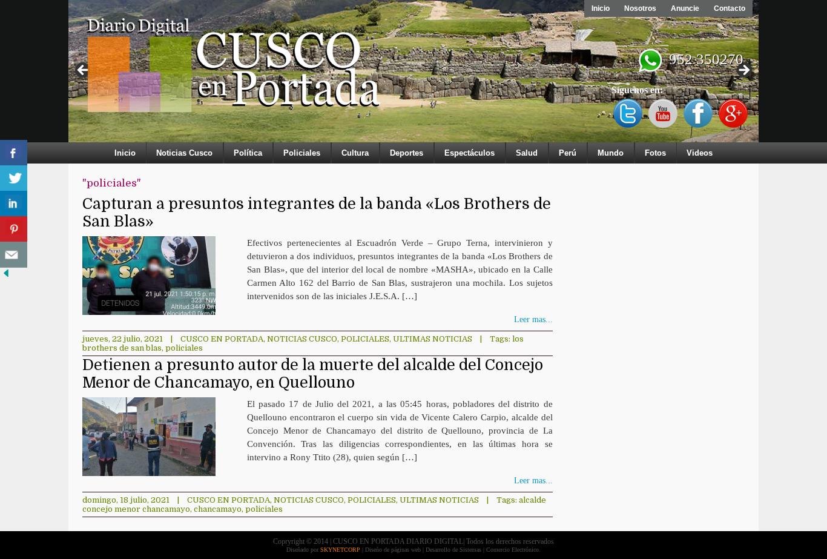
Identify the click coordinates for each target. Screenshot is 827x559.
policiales (184, 347)
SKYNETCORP (340, 549)
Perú (567, 152)
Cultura (355, 152)
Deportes (406, 152)
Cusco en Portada (221, 338)
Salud (527, 152)
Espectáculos (469, 152)
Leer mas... (533, 319)
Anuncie (685, 8)
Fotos (655, 152)
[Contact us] (13, 255)
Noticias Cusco (184, 152)
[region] (413, 74)
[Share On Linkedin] (13, 204)
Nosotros (640, 8)
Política (248, 152)
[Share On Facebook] (13, 153)
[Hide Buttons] (6, 276)
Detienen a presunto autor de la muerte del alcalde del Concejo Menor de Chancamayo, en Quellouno (312, 373)
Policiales (301, 152)
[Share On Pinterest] (13, 229)
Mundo (611, 152)
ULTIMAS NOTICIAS (432, 338)
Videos (700, 152)
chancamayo (218, 509)
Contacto (729, 8)
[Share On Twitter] (13, 178)
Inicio (600, 8)
